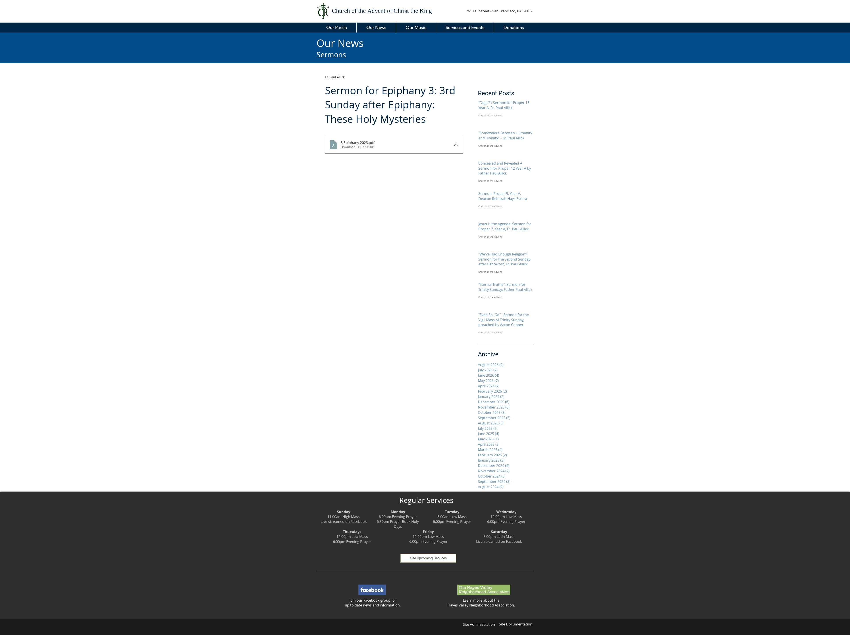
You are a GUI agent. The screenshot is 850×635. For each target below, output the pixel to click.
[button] (336, 28)
